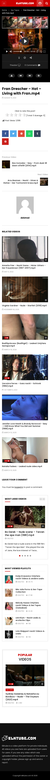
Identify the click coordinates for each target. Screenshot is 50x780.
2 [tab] (22, 555)
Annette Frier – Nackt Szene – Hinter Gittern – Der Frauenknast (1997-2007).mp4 (24, 266)
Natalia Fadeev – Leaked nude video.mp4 (22, 466)
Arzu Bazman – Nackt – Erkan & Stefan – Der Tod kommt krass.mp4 (20, 181)
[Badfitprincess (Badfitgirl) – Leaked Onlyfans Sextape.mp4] (25, 327)
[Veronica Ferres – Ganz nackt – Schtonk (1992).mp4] (25, 367)
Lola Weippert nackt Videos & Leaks (30, 632)
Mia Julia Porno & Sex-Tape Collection (29, 590)
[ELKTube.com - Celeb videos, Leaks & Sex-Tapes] (25, 3)
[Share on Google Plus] (21, 133)
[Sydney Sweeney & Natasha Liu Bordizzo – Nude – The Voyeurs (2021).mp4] (25, 675)
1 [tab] (19, 555)
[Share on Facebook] (5, 133)
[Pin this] (5, 141)
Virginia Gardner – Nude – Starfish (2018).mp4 (24, 305)
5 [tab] (30, 555)
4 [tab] (27, 555)
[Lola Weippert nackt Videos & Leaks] (9, 634)
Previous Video (9, 157)
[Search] (46, 3)
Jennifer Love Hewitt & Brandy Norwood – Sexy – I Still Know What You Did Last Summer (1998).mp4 (24, 426)
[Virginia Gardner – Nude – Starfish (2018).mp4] (25, 289)
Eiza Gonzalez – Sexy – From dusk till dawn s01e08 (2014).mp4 (29, 164)
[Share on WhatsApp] (29, 133)
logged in (19, 487)
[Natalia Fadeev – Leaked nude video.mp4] (25, 450)
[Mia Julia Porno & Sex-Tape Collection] (9, 593)
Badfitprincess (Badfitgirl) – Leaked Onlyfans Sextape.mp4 (24, 344)
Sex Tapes (15, 10)
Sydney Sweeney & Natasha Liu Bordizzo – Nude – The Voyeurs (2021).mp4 (22, 696)
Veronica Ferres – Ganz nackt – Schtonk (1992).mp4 (21, 384)
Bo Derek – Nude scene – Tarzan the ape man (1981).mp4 (24, 533)
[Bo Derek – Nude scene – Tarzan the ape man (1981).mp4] (25, 517)
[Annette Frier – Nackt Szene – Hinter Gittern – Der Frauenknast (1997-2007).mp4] (25, 249)
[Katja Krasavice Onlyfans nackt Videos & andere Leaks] (9, 579)
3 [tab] (25, 555)
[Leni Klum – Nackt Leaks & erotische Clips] (9, 621)
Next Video (43, 174)
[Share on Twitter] (13, 133)
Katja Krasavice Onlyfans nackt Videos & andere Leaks (30, 577)
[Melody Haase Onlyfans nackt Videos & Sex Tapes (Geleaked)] (9, 606)
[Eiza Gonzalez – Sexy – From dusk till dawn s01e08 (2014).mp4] (6, 164)
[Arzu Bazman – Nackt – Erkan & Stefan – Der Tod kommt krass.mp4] (44, 182)
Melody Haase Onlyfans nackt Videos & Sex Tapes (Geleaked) (28, 605)
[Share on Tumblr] (37, 133)
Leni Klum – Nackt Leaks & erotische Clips (28, 619)
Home (4, 10)
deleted (25, 217)
